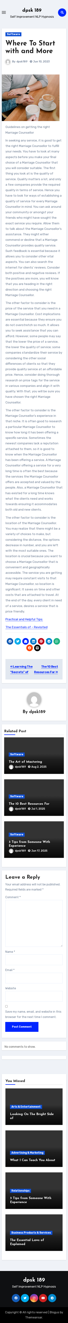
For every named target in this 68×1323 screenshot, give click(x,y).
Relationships (20, 1190)
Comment (13, 897)
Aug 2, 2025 (38, 766)
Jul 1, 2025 (38, 808)
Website (10, 988)
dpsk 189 (32, 10)
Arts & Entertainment (26, 1106)
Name (10, 952)
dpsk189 (22, 61)
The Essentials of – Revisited (26, 627)
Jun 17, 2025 (39, 850)
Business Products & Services (31, 1232)
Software (13, 34)
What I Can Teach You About (32, 1160)
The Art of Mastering (25, 762)
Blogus (54, 1312)
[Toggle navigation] (4, 12)
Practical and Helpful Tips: (24, 619)
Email (10, 970)
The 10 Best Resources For (29, 804)
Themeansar (33, 1317)
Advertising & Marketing (27, 1152)
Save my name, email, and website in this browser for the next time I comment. (33, 1014)
